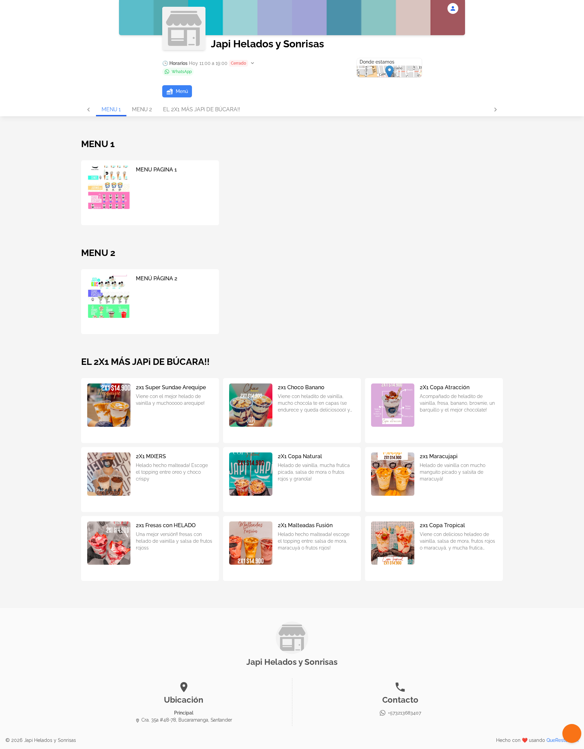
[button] (209, 63)
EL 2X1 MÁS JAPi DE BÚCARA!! (201, 109)
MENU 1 (111, 109)
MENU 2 (142, 109)
